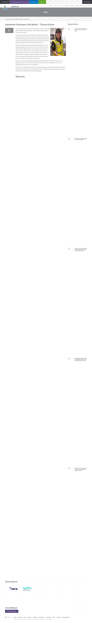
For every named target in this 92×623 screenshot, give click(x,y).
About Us (50, 5)
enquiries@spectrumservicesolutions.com (19, 2)
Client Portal (42, 2)
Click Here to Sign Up (11, 611)
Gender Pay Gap (66, 617)
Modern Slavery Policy (30, 619)
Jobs (62, 5)
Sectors (55, 5)
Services (59, 5)
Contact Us (89, 5)
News (85, 5)
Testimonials (72, 5)
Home (7, 19)
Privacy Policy (22, 619)
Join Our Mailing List (87, 2)
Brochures (66, 5)
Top (88, 619)
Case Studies (77, 5)
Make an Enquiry (34, 2)
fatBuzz (50, 619)
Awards (82, 5)
